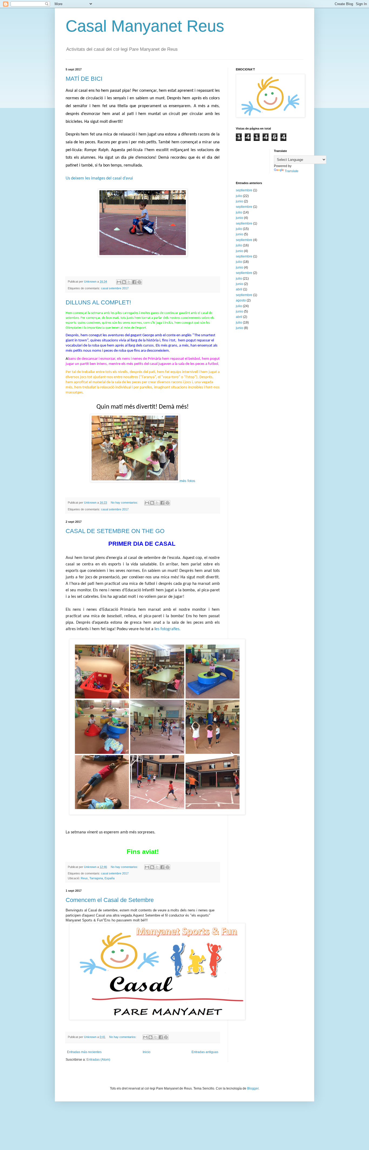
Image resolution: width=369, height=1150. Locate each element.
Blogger (253, 1088)
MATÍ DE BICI (84, 78)
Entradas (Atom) (98, 1059)
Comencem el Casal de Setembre (110, 900)
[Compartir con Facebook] (134, 282)
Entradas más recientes (84, 1052)
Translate (291, 171)
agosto (241, 300)
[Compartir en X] (129, 282)
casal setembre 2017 (115, 288)
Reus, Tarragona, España (98, 878)
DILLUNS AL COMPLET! (98, 302)
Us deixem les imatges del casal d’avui (99, 178)
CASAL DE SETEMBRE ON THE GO (115, 531)
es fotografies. (168, 629)
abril (239, 289)
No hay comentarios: (125, 502)
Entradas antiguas (205, 1052)
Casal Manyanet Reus (145, 26)
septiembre (244, 190)
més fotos (187, 481)
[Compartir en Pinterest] (139, 282)
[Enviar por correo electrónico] (119, 282)
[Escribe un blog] (124, 282)
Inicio (146, 1052)
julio (239, 196)
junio (239, 201)
